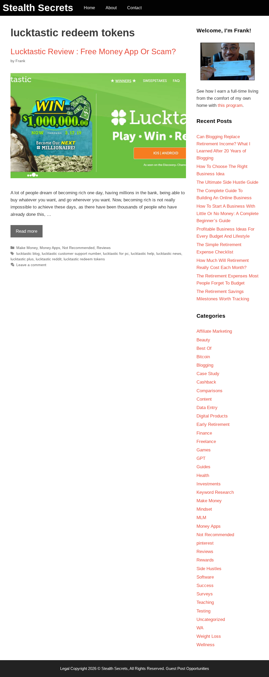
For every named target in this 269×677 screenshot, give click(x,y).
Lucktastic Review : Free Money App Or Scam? (93, 51)
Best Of (203, 348)
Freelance (206, 441)
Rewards (205, 559)
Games (203, 449)
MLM (201, 517)
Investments (208, 483)
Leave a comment (31, 265)
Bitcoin (203, 356)
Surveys (204, 593)
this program (230, 105)
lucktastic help (142, 253)
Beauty (203, 339)
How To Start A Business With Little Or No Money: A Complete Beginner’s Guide (227, 213)
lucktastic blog (28, 253)
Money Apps (50, 248)
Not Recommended (78, 248)
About (111, 8)
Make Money (27, 248)
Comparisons (209, 390)
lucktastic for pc (116, 253)
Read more (24, 232)
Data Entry (207, 407)
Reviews (104, 248)
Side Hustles (208, 568)
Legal (64, 668)
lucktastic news (168, 253)
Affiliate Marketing (214, 331)
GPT (200, 458)
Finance (204, 433)
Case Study (207, 373)
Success (205, 585)
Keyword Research (215, 492)
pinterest (205, 543)
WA (199, 627)
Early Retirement (213, 424)
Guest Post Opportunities (187, 668)
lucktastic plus (22, 259)
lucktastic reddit (48, 259)
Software (205, 577)
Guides (203, 466)
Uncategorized (210, 619)
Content (204, 399)
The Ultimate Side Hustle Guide (227, 182)
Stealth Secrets (38, 7)
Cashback (206, 382)
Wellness (205, 644)
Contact (134, 8)
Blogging (204, 365)
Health (202, 475)
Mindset (204, 509)
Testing (203, 611)
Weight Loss (208, 636)
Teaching (205, 602)
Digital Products (212, 416)
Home (89, 8)
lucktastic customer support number (71, 253)
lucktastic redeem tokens (84, 259)
